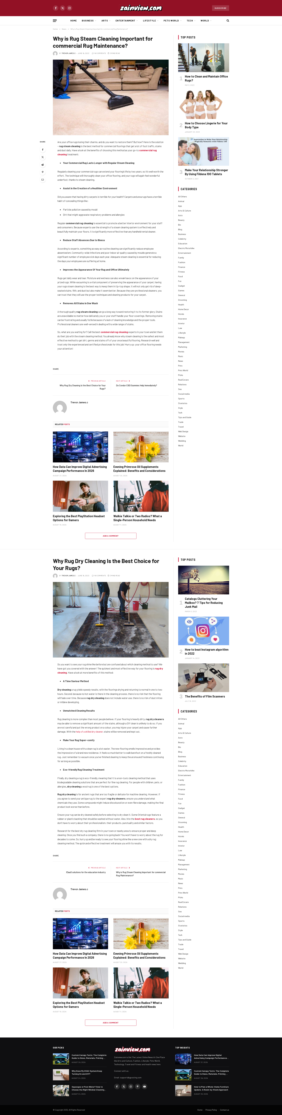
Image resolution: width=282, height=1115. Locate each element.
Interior (181, 323)
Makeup (181, 337)
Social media (184, 394)
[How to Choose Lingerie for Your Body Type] (203, 104)
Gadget (181, 286)
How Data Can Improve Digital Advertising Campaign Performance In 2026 (80, 468)
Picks (180, 375)
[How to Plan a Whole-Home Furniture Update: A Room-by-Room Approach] (183, 1090)
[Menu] (55, 20)
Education (182, 243)
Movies (181, 351)
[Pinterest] (43, 172)
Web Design (183, 431)
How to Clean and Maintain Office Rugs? (206, 78)
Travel (181, 426)
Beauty (181, 220)
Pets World (171, 20)
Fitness (181, 271)
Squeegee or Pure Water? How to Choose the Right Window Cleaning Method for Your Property (88, 1088)
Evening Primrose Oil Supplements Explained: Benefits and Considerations (139, 468)
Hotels (181, 314)
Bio (179, 224)
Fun (179, 281)
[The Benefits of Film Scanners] (203, 677)
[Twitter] (43, 157)
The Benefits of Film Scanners (205, 696)
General (181, 295)
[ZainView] (141, 8)
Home (73, 20)
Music (180, 356)
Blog (180, 229)
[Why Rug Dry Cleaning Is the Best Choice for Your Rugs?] (111, 620)
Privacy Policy (211, 1110)
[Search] (227, 20)
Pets (180, 365)
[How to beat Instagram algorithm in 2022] (203, 631)
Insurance (182, 318)
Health (181, 304)
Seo (180, 389)
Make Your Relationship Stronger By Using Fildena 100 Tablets (206, 172)
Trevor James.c (69, 53)
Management (184, 342)
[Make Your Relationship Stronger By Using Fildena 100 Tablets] (203, 151)
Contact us (224, 1110)
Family (181, 257)
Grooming (182, 300)
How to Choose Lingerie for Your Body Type (206, 125)
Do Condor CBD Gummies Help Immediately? (136, 385)
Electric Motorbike (186, 248)
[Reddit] (43, 165)
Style (180, 408)
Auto (180, 215)
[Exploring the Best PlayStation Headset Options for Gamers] (80, 496)
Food (180, 276)
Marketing (182, 347)
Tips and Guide (184, 417)
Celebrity (182, 239)
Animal (181, 201)
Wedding (182, 441)
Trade (180, 422)
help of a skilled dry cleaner (89, 731)
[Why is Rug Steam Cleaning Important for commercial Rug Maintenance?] (111, 97)
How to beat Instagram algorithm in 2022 (207, 651)
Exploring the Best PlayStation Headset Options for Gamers (79, 518)
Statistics (182, 403)
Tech (190, 20)
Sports (181, 398)
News (180, 361)
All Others (182, 196)
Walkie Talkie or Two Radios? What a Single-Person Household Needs (137, 518)
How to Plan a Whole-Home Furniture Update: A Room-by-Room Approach (211, 1088)
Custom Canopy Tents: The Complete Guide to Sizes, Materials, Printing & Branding (89, 1057)
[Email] (43, 179)
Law (180, 328)
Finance (181, 267)
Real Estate (183, 379)
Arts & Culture (184, 210)
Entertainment (125, 20)
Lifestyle (149, 20)
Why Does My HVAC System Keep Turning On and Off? (87, 1072)
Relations (182, 384)
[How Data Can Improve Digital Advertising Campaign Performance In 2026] (80, 447)
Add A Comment (111, 536)
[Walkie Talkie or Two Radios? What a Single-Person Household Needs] (141, 496)
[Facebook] (43, 150)
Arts (104, 20)
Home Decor (183, 309)
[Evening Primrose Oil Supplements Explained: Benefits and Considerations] (141, 447)
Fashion (181, 262)
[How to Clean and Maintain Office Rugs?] (203, 57)
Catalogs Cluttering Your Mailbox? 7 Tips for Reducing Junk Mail (204, 602)
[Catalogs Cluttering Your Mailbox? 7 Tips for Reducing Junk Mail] (203, 580)
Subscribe (221, 8)
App (180, 206)
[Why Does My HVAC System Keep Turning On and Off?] (61, 1074)
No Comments (100, 53)
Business (88, 20)
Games (181, 290)
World (205, 20)
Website (181, 436)
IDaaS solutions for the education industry (86, 872)
